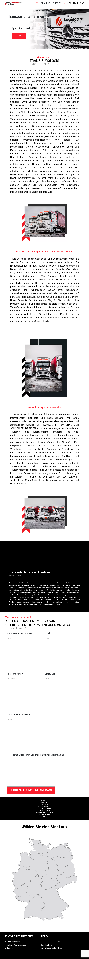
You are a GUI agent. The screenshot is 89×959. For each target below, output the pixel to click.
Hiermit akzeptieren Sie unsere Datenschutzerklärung (37, 755)
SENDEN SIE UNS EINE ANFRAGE (31, 790)
